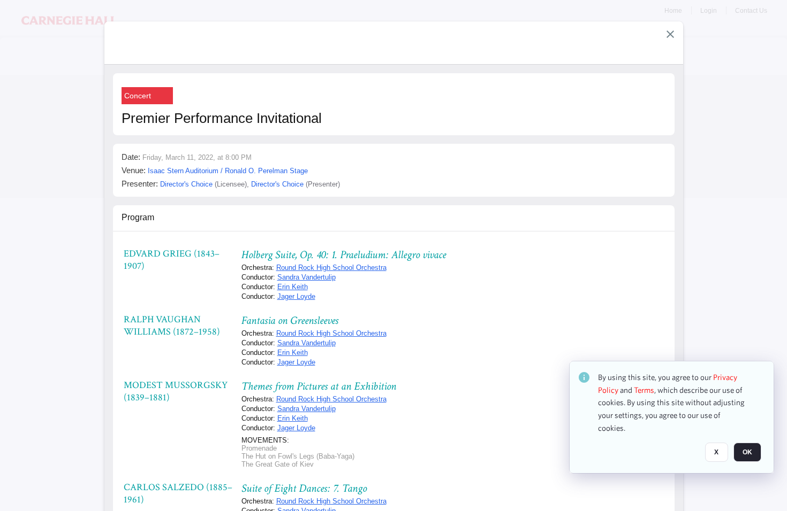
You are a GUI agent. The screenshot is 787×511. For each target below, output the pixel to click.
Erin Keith (292, 287)
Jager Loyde (296, 296)
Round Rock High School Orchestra (331, 268)
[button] (670, 34)
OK (747, 452)
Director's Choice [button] (186, 184)
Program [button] (138, 217)
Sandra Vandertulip (306, 277)
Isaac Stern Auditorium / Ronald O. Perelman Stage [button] (228, 171)
